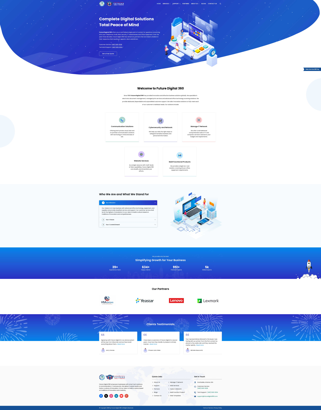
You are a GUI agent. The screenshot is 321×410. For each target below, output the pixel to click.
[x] (106, 396)
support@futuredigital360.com (207, 396)
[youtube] (121, 396)
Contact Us (212, 4)
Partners (185, 4)
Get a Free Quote (108, 54)
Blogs (203, 4)
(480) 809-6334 (117, 47)
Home (159, 4)
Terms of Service (208, 408)
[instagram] (111, 396)
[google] (126, 396)
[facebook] (101, 396)
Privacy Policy (218, 408)
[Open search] (220, 3)
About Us (194, 4)
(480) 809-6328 (117, 45)
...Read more (121, 344)
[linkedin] (116, 396)
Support (176, 4)
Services (166, 4)
